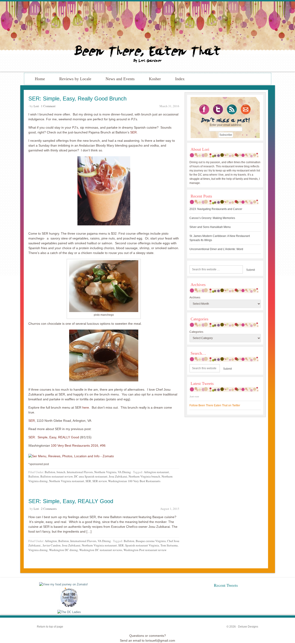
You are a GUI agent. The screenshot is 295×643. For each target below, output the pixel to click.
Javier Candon (52, 545)
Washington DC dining (63, 550)
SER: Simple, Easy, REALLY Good (54, 437)
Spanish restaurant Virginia (142, 545)
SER (133, 132)
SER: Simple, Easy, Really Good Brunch (77, 98)
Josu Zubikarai (118, 476)
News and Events (120, 79)
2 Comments (49, 509)
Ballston (50, 472)
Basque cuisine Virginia (151, 541)
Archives (194, 297)
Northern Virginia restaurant (66, 481)
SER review (99, 481)
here (85, 407)
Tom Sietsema (169, 545)
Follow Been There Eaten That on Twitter (214, 405)
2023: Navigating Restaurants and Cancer (215, 209)
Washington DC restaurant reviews (100, 550)
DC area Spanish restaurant (90, 476)
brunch (61, 472)
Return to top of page (50, 626)
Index (180, 79)
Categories (196, 331)
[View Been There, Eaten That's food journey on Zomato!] (63, 584)
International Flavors (80, 472)
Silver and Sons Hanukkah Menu (210, 227)
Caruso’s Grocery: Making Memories (212, 218)
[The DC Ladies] (69, 612)
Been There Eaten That (147, 36)
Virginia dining (38, 550)
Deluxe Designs (248, 626)
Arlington (51, 541)
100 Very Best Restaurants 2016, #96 (78, 445)
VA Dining (124, 472)
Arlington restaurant (156, 472)
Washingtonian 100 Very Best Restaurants (134, 481)
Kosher (155, 79)
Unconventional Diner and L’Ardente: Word (216, 249)
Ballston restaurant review (56, 476)
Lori (36, 106)
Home (40, 79)
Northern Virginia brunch (144, 476)
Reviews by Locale (75, 79)
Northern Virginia (105, 472)
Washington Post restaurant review (145, 550)
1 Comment (48, 106)
